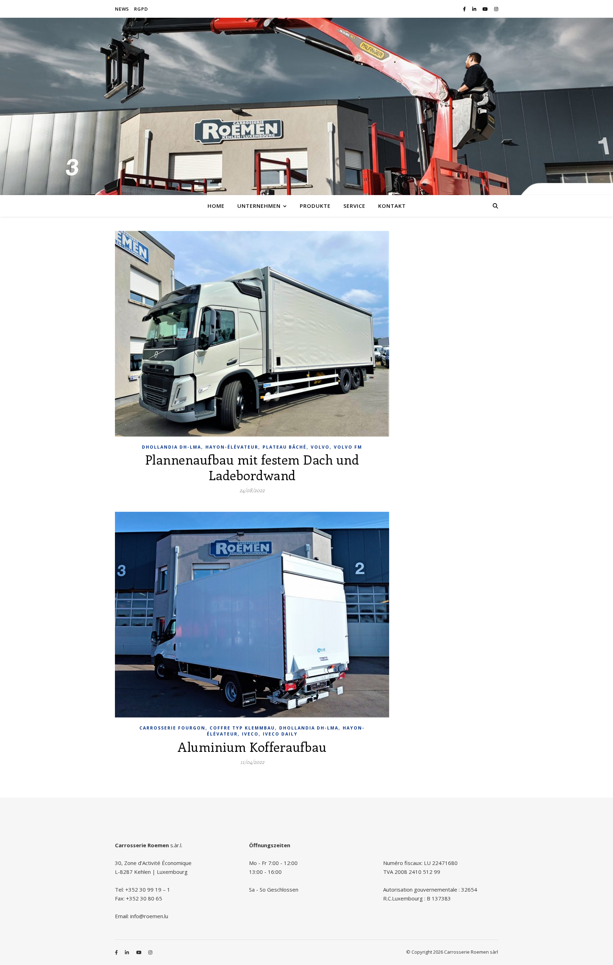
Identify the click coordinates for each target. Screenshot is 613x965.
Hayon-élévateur (231, 447)
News (122, 9)
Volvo (320, 447)
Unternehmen (259, 205)
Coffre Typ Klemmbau (242, 728)
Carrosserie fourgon (172, 728)
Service (354, 205)
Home (216, 205)
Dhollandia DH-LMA (171, 447)
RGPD (141, 9)
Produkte (315, 205)
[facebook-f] (465, 9)
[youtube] (485, 9)
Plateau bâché (284, 447)
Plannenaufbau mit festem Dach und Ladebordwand (252, 467)
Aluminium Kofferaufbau (252, 746)
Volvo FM (348, 447)
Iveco (250, 734)
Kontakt (392, 205)
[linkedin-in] (474, 9)
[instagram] (496, 9)
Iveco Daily (280, 734)
